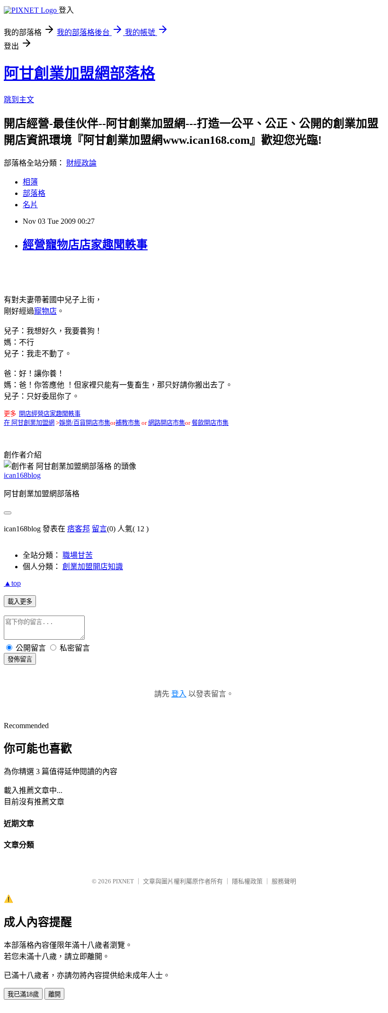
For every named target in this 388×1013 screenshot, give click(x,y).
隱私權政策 (247, 881)
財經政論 (81, 163)
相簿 (30, 182)
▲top (12, 583)
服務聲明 (284, 881)
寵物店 (45, 311)
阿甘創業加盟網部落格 (79, 73)
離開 (54, 994)
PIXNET (123, 881)
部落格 (34, 193)
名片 (30, 205)
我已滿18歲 (23, 994)
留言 (99, 529)
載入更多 (20, 601)
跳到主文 (19, 100)
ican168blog (22, 475)
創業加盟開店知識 (92, 567)
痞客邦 (78, 529)
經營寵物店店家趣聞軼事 (85, 244)
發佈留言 (20, 659)
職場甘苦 (77, 555)
